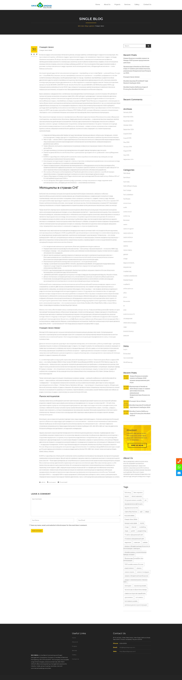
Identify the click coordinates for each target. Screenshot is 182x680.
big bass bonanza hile (131, 508)
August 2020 (127, 133)
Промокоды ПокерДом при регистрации (133, 559)
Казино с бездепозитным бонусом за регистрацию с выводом (136, 547)
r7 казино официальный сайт (134, 538)
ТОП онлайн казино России (134, 564)
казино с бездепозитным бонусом (136, 576)
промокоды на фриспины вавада (136, 589)
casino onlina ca (128, 233)
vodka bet (137, 542)
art (146, 500)
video (125, 327)
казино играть (129, 572)
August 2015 (127, 151)
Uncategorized (127, 318)
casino (125, 224)
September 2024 (128, 129)
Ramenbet (126, 301)
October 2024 (127, 125)
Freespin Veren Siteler (131, 77)
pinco (125, 297)
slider (124, 310)
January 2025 (127, 112)
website (145, 542)
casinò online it (127, 241)
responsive (128, 542)
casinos (125, 246)
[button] (179, 473)
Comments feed (128, 358)
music (126, 531)
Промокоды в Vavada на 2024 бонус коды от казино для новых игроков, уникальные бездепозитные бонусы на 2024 (137, 70)
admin (43, 482)
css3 (141, 511)
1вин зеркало (138, 492)
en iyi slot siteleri (129, 515)
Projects (117, 4)
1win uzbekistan (128, 194)
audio (125, 207)
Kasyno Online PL (128, 263)
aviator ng (126, 216)
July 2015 (126, 155)
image (125, 258)
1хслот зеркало (137, 496)
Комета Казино (128, 331)
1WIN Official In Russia (130, 186)
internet (133, 527)
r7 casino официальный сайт (134, 535)
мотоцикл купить (45, 300)
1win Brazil (126, 177)
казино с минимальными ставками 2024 (135, 581)
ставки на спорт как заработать (135, 593)
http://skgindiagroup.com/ (127, 651)
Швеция (126, 335)
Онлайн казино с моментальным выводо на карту (134, 553)
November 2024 (128, 121)
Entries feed (126, 353)
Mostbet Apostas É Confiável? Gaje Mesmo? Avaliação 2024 (135, 82)
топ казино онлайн (131, 601)
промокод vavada (140, 585)
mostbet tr (126, 284)
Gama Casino (127, 250)
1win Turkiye (127, 190)
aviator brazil (127, 211)
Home (98, 4)
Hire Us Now (137, 445)
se (124, 305)
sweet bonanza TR (129, 314)
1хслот (127, 496)
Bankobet (126, 220)
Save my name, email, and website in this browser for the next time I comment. (59, 525)
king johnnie (127, 267)
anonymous (127, 203)
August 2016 (127, 138)
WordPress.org (127, 362)
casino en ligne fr (128, 228)
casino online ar (128, 237)
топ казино (139, 597)
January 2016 (127, 146)
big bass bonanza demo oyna (134, 504)
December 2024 (128, 116)
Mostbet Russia (128, 280)
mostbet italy (127, 271)
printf (133, 531)
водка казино (129, 568)
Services (127, 4)
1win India (126, 182)
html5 (142, 523)
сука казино (129, 597)
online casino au (128, 288)
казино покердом (143, 572)
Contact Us (147, 4)
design (147, 511)
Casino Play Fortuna (131, 511)
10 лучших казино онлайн (133, 500)
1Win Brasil (126, 173)
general (125, 254)
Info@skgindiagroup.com (127, 647)
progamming (142, 531)
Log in (125, 349)
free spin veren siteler (131, 523)
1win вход (128, 492)
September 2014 (128, 159)
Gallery (136, 4)
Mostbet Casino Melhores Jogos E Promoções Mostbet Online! (135, 88)
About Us (107, 4)
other (125, 293)
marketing (142, 527)
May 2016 (126, 142)
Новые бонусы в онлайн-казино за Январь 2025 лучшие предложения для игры (136, 60)
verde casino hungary (129, 322)
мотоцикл (52, 482)
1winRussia (126, 199)
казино (139, 568)
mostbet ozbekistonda (130, 276)
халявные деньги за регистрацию (136, 605)
